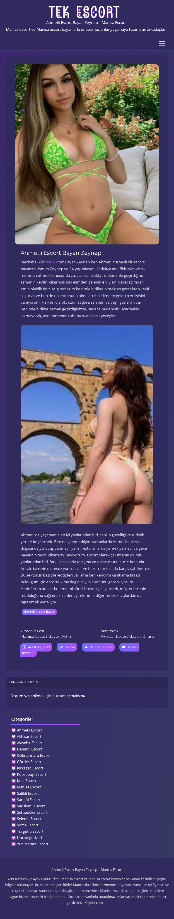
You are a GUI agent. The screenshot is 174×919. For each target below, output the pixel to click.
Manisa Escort (29, 787)
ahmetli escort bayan (39, 612)
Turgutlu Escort (30, 831)
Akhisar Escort (29, 736)
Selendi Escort (29, 818)
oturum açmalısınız (69, 695)
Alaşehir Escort (30, 742)
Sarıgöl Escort (29, 799)
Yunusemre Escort (32, 844)
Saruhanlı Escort (31, 806)
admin (70, 647)
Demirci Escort (29, 749)
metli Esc (51, 262)
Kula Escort (26, 780)
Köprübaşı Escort (31, 774)
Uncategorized (29, 837)
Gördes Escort (29, 761)
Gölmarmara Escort (34, 755)
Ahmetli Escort (102, 647)
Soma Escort (28, 825)
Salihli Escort (28, 793)
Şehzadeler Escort (32, 812)
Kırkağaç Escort (30, 768)
